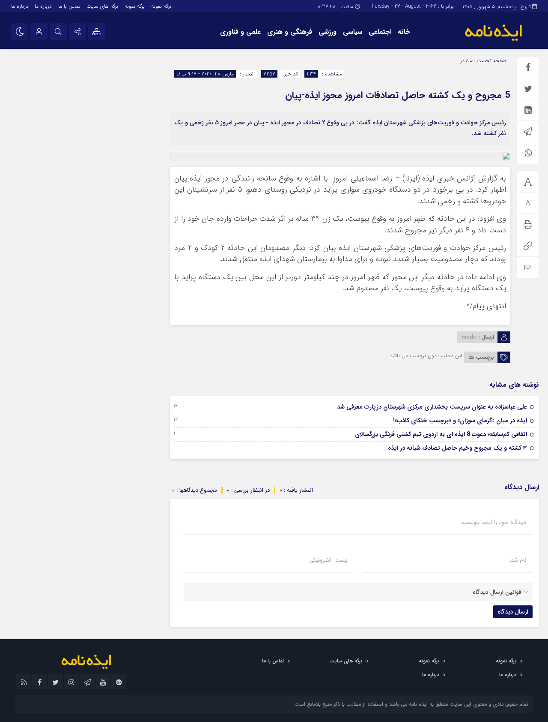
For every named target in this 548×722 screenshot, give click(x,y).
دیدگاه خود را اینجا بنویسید (493, 522)
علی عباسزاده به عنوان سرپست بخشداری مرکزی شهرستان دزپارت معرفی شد (432, 407)
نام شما (517, 560)
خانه (404, 32)
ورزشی (328, 32)
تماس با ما (69, 6)
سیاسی (352, 32)
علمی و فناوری (240, 32)
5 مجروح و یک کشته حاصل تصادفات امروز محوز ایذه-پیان (397, 95)
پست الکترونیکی (327, 560)
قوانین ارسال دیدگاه (497, 592)
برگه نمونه (161, 6)
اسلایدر (467, 61)
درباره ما (43, 6)
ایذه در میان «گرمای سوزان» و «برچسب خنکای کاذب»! (460, 420)
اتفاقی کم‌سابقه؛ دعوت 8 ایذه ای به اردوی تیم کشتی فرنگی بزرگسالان (441, 434)
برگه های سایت (102, 6)
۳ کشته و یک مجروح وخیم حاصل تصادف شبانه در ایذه (457, 448)
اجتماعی (380, 32)
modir (469, 337)
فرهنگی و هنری (289, 32)
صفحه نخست (490, 61)
